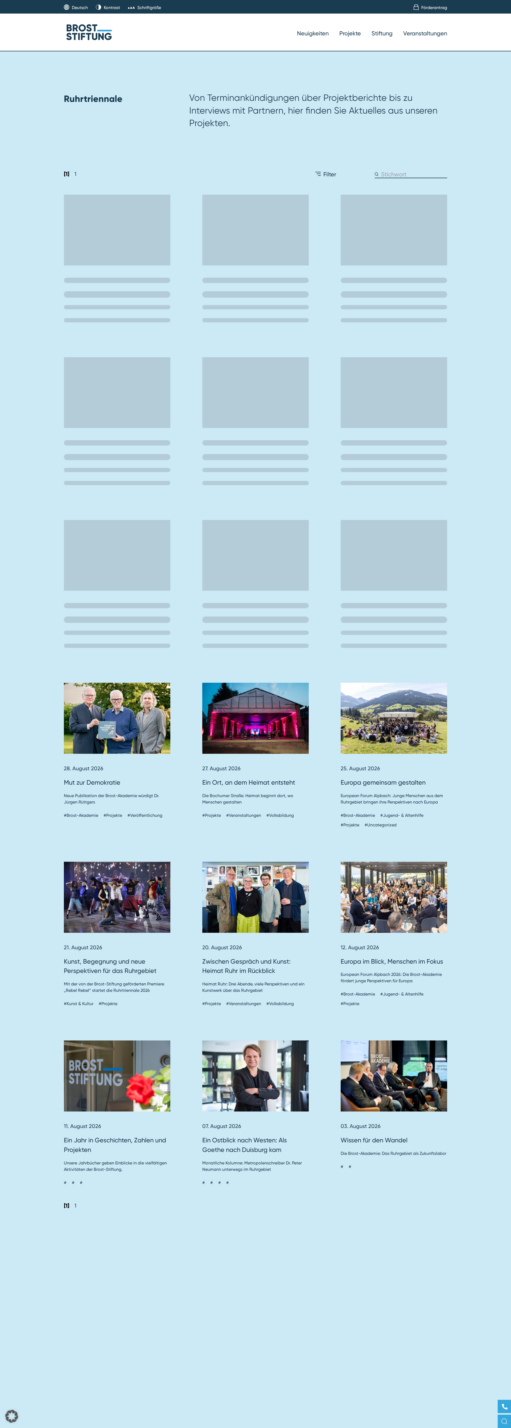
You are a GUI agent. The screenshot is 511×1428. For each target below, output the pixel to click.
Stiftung (382, 33)
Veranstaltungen (425, 33)
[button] (11, 1416)
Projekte (350, 33)
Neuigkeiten (313, 33)
